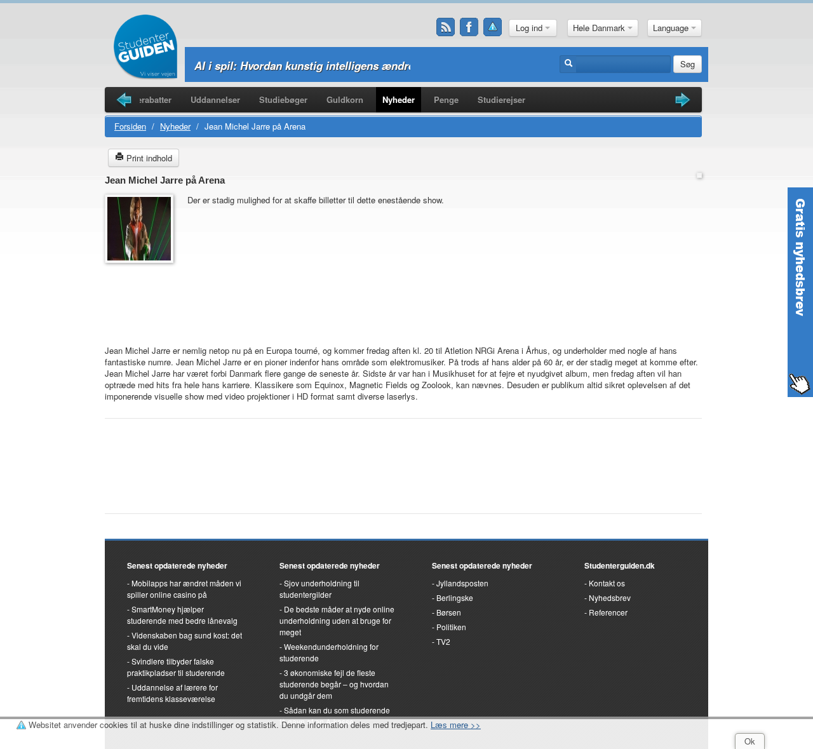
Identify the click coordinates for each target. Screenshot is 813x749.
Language (672, 28)
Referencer (608, 612)
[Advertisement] (143, 298)
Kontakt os (607, 582)
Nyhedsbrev (610, 597)
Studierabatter (143, 99)
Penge (446, 99)
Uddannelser (215, 99)
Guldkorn (344, 99)
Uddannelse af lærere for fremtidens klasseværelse (172, 693)
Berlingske (454, 597)
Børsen (448, 612)
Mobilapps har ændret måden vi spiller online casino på (184, 588)
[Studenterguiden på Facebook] (469, 27)
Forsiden (130, 126)
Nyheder (398, 99)
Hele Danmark (600, 28)
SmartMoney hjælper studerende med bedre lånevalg (182, 615)
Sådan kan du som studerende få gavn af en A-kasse (334, 716)
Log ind (530, 28)
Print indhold (148, 158)
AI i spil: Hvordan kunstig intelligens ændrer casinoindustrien (350, 65)
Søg (687, 64)
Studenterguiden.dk (619, 565)
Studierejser (501, 99)
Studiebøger (283, 99)
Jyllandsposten (462, 582)
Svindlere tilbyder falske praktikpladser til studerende (176, 667)
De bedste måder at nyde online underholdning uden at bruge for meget (336, 620)
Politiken (451, 626)
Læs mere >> (456, 725)
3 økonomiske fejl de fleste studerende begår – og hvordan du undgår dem (334, 684)
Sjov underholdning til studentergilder (319, 588)
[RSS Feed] (445, 27)
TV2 (443, 641)
